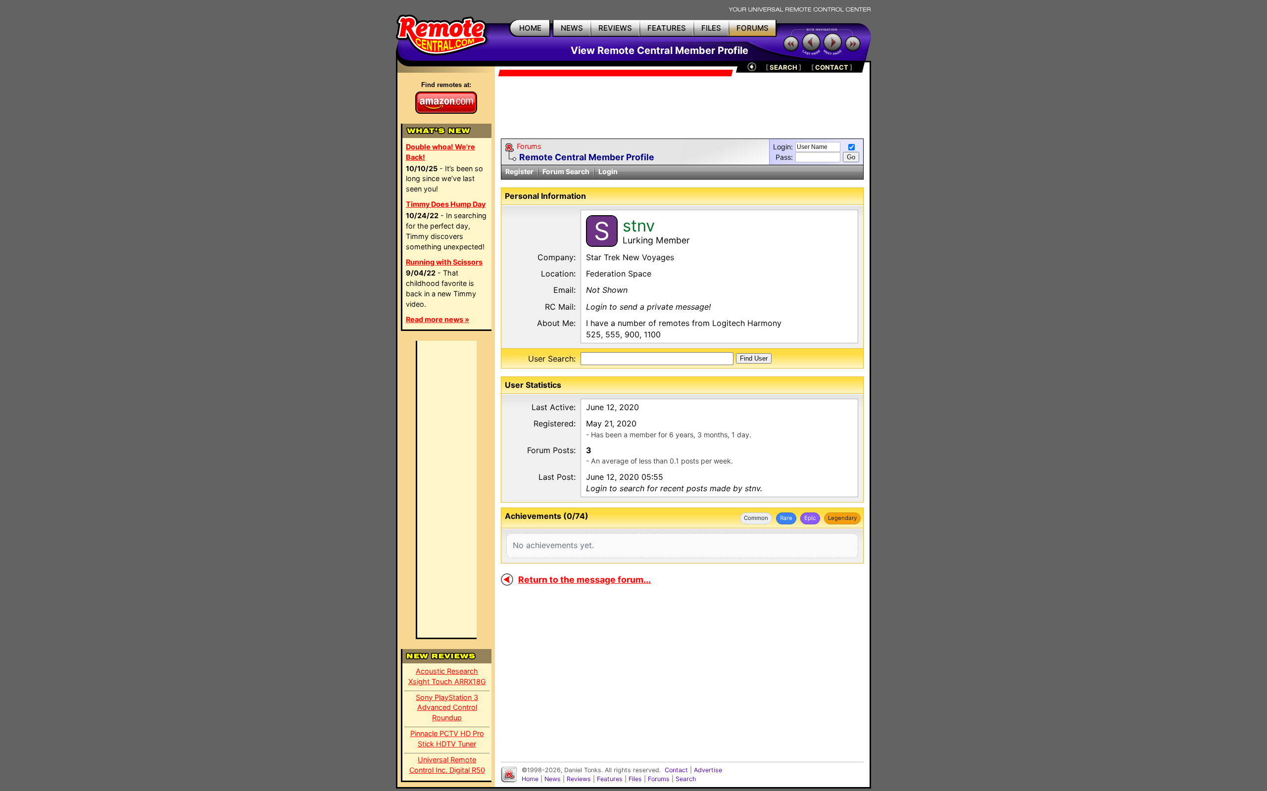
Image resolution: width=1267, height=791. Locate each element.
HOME (530, 28)
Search (686, 779)
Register (519, 171)
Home (530, 779)
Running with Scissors (444, 262)
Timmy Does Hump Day (446, 204)
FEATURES (666, 28)
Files (635, 779)
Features (610, 779)
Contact (676, 770)
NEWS (572, 28)
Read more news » (437, 319)
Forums (529, 146)
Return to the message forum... (584, 579)
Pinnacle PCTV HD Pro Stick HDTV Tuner (447, 738)
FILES (711, 28)
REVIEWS (615, 28)
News (552, 779)
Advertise (708, 770)
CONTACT (831, 67)
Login (608, 171)
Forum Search (565, 171)
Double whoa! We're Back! (440, 151)
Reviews (579, 779)
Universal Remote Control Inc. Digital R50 (447, 764)
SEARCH (783, 67)
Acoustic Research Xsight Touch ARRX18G (447, 676)
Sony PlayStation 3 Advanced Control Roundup (447, 707)
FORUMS (752, 28)
